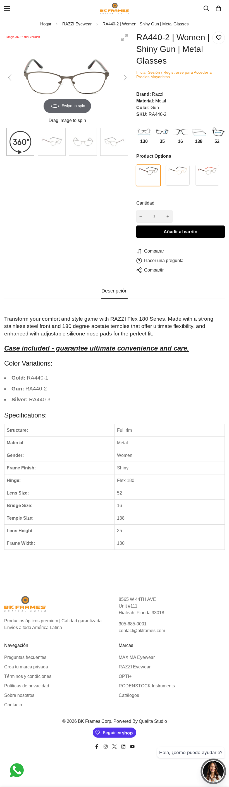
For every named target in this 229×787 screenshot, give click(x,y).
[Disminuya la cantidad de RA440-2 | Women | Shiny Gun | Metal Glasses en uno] (141, 216)
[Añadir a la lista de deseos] (218, 38)
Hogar (45, 23)
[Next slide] (125, 77)
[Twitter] (114, 746)
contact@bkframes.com (142, 630)
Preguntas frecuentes (25, 657)
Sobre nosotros (19, 695)
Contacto (13, 704)
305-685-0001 (133, 624)
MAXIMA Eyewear (137, 657)
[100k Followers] (105, 746)
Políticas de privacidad (26, 685)
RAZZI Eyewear (135, 666)
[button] (218, 8)
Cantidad (145, 203)
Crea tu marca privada (26, 666)
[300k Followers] (96, 746)
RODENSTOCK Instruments (147, 685)
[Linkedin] (123, 746)
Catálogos (129, 695)
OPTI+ (125, 676)
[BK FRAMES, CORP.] (114, 8)
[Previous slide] (9, 77)
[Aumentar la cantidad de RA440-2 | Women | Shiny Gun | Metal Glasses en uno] (167, 216)
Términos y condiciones (27, 676)
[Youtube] (132, 746)
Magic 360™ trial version (23, 37)
